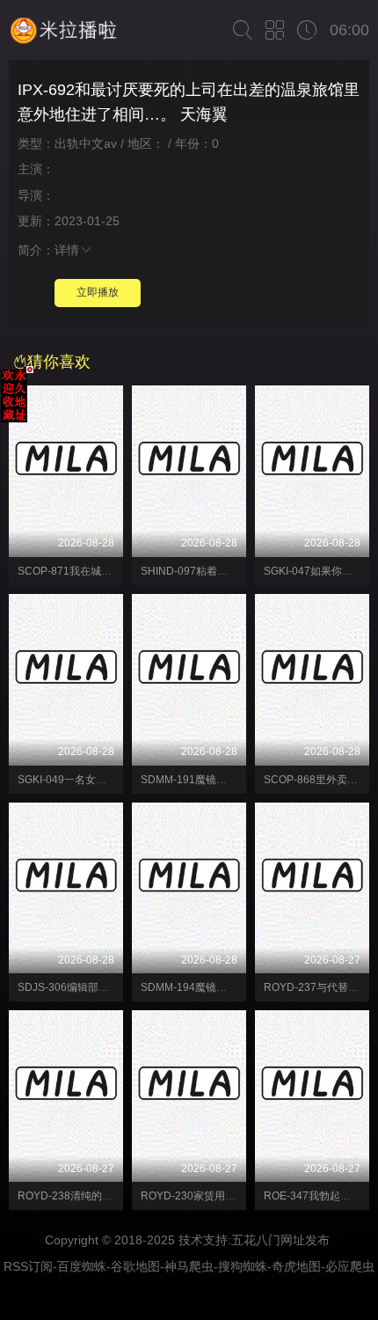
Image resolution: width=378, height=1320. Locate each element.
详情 (67, 250)
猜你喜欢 (59, 361)
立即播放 (97, 292)
